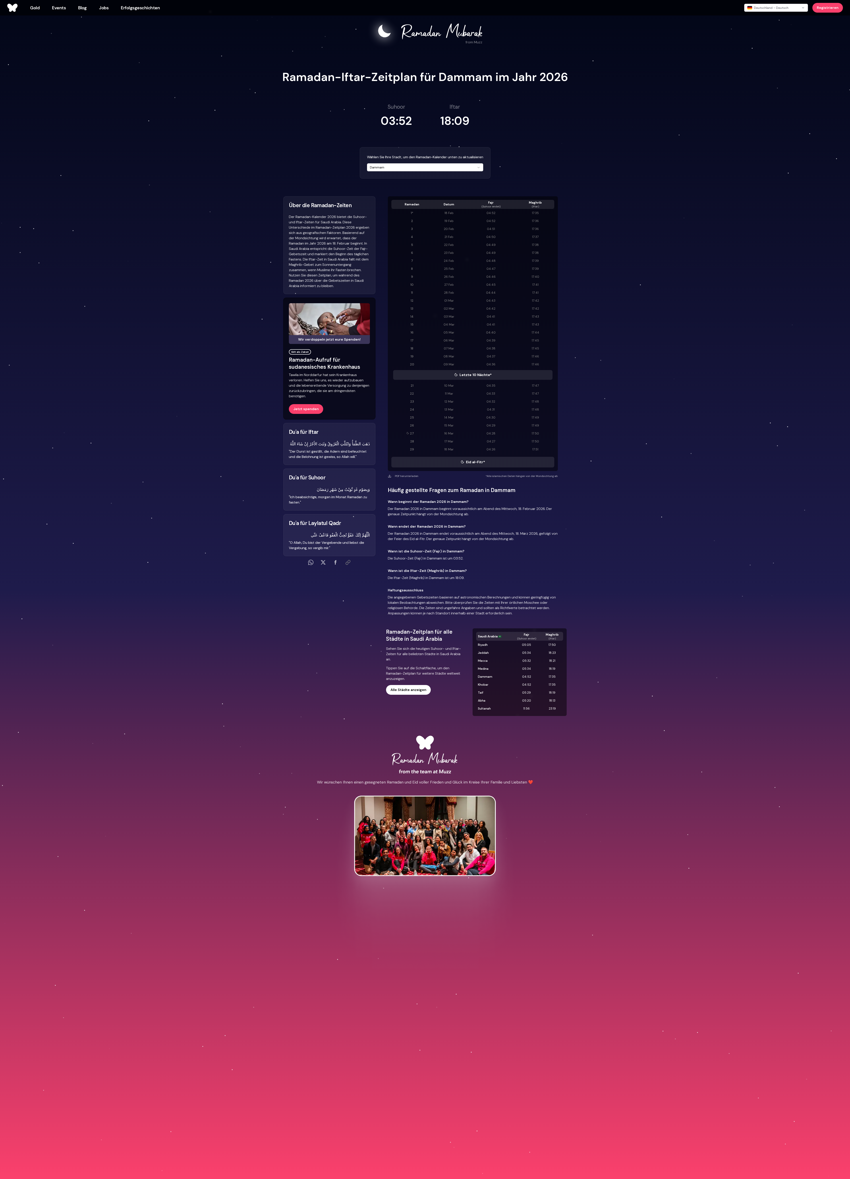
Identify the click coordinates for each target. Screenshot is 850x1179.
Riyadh (483, 645)
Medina (483, 669)
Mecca (483, 661)
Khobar (483, 685)
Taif (480, 693)
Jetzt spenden (306, 409)
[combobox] (425, 167)
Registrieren (827, 7)
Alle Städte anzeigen (408, 689)
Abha (481, 700)
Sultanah (484, 708)
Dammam (485, 677)
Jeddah (483, 653)
